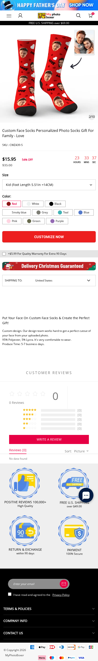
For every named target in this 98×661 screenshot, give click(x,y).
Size (5, 175)
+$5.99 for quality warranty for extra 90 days (37, 254)
